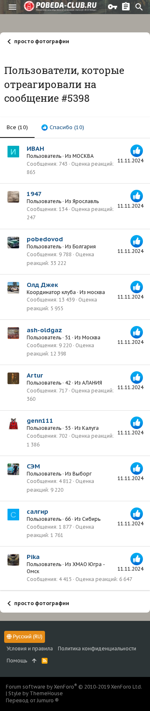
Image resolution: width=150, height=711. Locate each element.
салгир (37, 511)
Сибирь (91, 519)
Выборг (82, 474)
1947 (34, 194)
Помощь (17, 660)
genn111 (40, 420)
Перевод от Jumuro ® (32, 700)
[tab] (63, 127)
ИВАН (35, 148)
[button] (12, 7)
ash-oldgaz (44, 330)
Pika (33, 557)
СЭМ (33, 466)
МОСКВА (83, 156)
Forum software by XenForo (74, 687)
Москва (91, 337)
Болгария (84, 246)
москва (96, 292)
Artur (35, 375)
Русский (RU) (27, 636)
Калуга (90, 428)
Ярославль (85, 201)
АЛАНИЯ (92, 383)
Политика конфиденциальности (97, 648)
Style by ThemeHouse (35, 693)
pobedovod (45, 239)
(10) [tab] (17, 127)
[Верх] (34, 661)
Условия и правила (30, 648)
